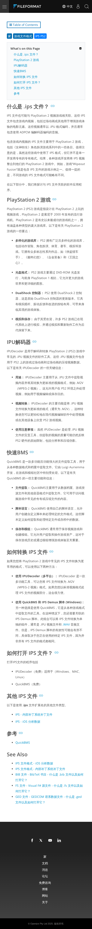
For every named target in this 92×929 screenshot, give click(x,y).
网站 (45, 895)
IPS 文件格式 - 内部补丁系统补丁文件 (40, 769)
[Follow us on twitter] (42, 840)
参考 (17, 93)
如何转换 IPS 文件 (26, 77)
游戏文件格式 (23, 36)
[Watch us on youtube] (51, 840)
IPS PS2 (40, 36)
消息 (45, 870)
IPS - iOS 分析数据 (27, 721)
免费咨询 (45, 883)
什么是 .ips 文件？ (26, 54)
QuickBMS (22, 742)
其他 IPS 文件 (23, 88)
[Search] (86, 6)
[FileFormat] (28, 6)
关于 (45, 902)
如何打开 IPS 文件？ (27, 82)
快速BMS (20, 71)
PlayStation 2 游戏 (26, 60)
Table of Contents (25, 25)
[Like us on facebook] (33, 840)
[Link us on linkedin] (60, 840)
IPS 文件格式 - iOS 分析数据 (34, 763)
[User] (78, 6)
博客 (45, 889)
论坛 (45, 876)
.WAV (66, 624)
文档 (45, 863)
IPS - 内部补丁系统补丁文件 (33, 714)
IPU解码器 (20, 65)
